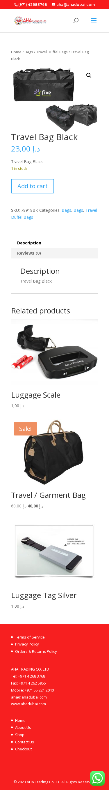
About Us (23, 727)
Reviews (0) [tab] (29, 253)
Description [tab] (29, 243)
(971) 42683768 (32, 4)
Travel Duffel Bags (52, 51)
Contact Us (24, 742)
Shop (19, 734)
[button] (89, 75)
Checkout (23, 749)
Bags (29, 51)
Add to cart (32, 186)
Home (16, 51)
